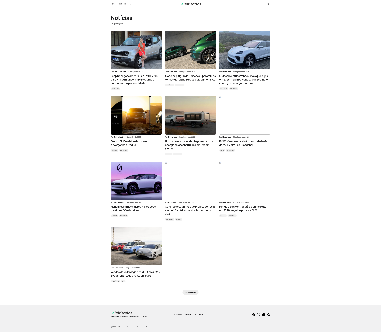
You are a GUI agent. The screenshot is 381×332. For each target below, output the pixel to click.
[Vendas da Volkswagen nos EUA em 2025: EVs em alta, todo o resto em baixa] (136, 246)
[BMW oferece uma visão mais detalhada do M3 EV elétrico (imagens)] (244, 115)
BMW (222, 150)
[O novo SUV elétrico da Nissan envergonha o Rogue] (136, 115)
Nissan (114, 150)
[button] (263, 4)
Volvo (178, 219)
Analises (203, 315)
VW (123, 281)
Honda (168, 154)
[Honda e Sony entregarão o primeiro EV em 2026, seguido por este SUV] (244, 181)
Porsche (179, 85)
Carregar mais (190, 292)
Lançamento (190, 315)
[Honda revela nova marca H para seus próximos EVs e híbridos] (136, 181)
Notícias (115, 88)
